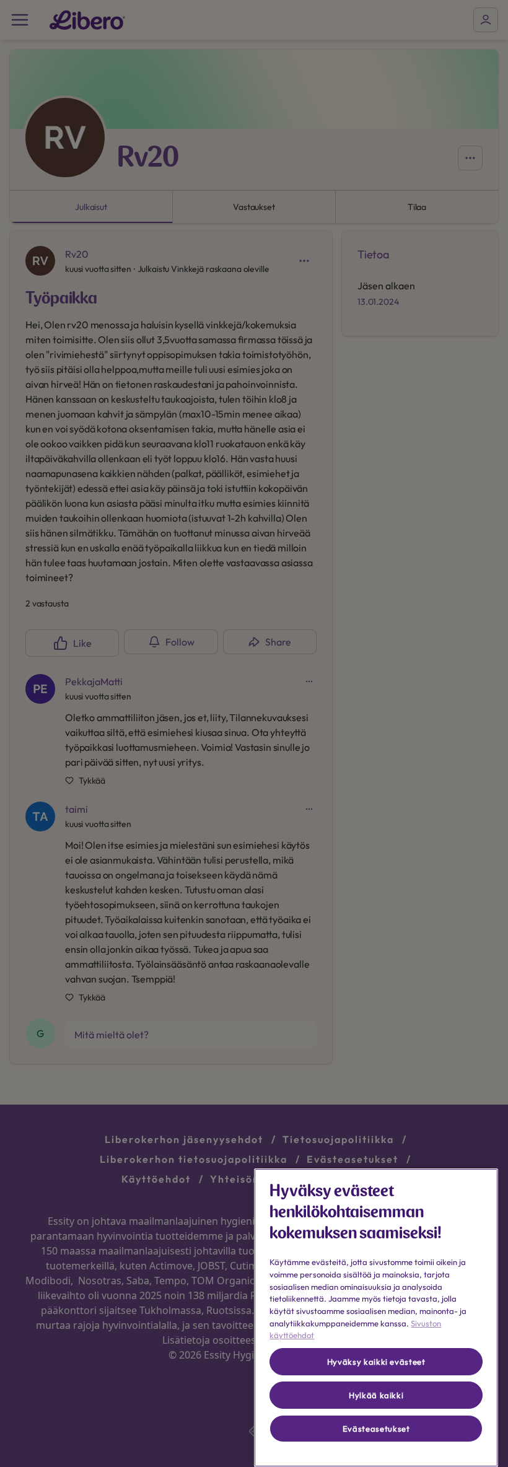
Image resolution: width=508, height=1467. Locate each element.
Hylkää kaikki (376, 1395)
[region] (376, 1317)
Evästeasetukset (376, 1429)
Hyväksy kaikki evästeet (376, 1362)
